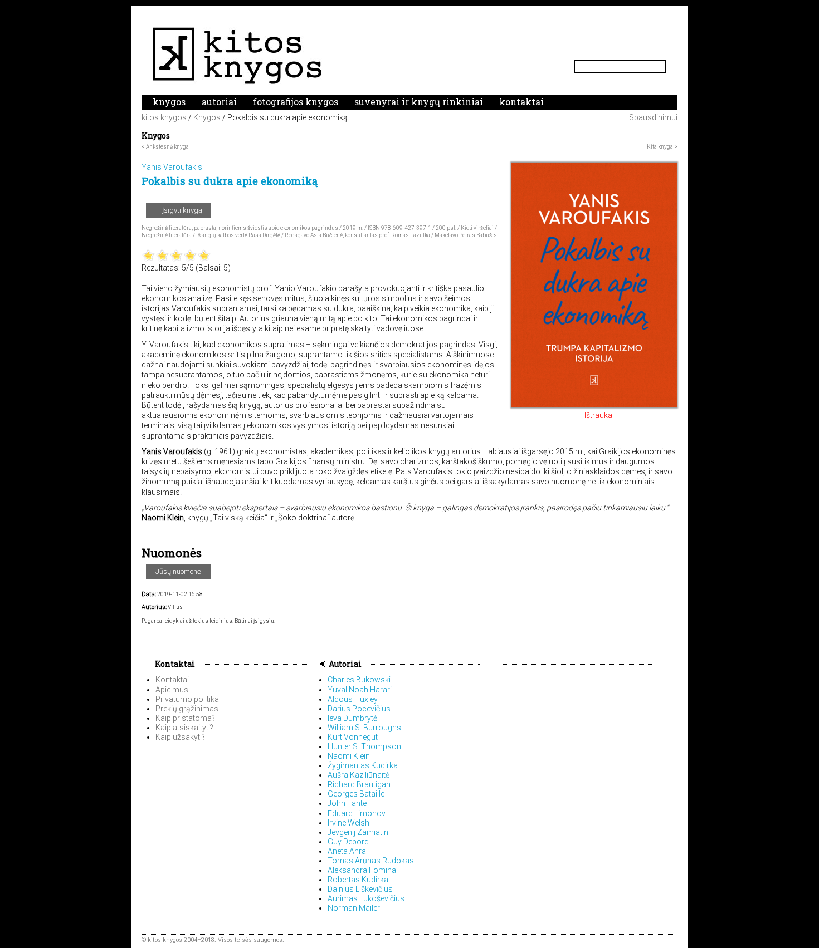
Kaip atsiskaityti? (184, 727)
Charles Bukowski (359, 679)
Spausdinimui (652, 117)
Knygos (169, 101)
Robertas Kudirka (358, 879)
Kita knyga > (662, 147)
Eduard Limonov (357, 813)
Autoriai (219, 101)
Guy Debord (348, 841)
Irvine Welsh (348, 822)
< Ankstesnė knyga (165, 147)
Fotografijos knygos (295, 101)
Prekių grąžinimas (186, 708)
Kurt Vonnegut (353, 737)
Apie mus (171, 689)
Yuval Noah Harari (360, 689)
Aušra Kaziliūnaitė (358, 774)
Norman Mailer (354, 907)
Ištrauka (597, 415)
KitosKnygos (409, 55)
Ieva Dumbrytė (352, 718)
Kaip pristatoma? (185, 718)
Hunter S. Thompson (364, 746)
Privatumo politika (187, 699)
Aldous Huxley (353, 699)
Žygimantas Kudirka (363, 765)
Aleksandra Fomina (362, 870)
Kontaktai (521, 101)
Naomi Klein (349, 755)
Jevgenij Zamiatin (358, 832)
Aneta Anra (347, 851)
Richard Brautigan (359, 784)
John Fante (347, 803)
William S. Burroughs (364, 727)
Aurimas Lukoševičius (366, 898)
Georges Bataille (356, 793)
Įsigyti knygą (181, 210)
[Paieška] (661, 66)
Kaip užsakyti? (180, 737)
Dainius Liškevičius (360, 889)
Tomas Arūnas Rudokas (371, 860)
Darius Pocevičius (359, 708)
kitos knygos (164, 117)
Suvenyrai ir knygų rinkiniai (418, 101)
